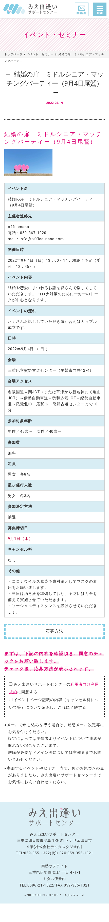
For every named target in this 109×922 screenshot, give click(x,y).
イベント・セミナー (40, 54)
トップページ (13, 54)
